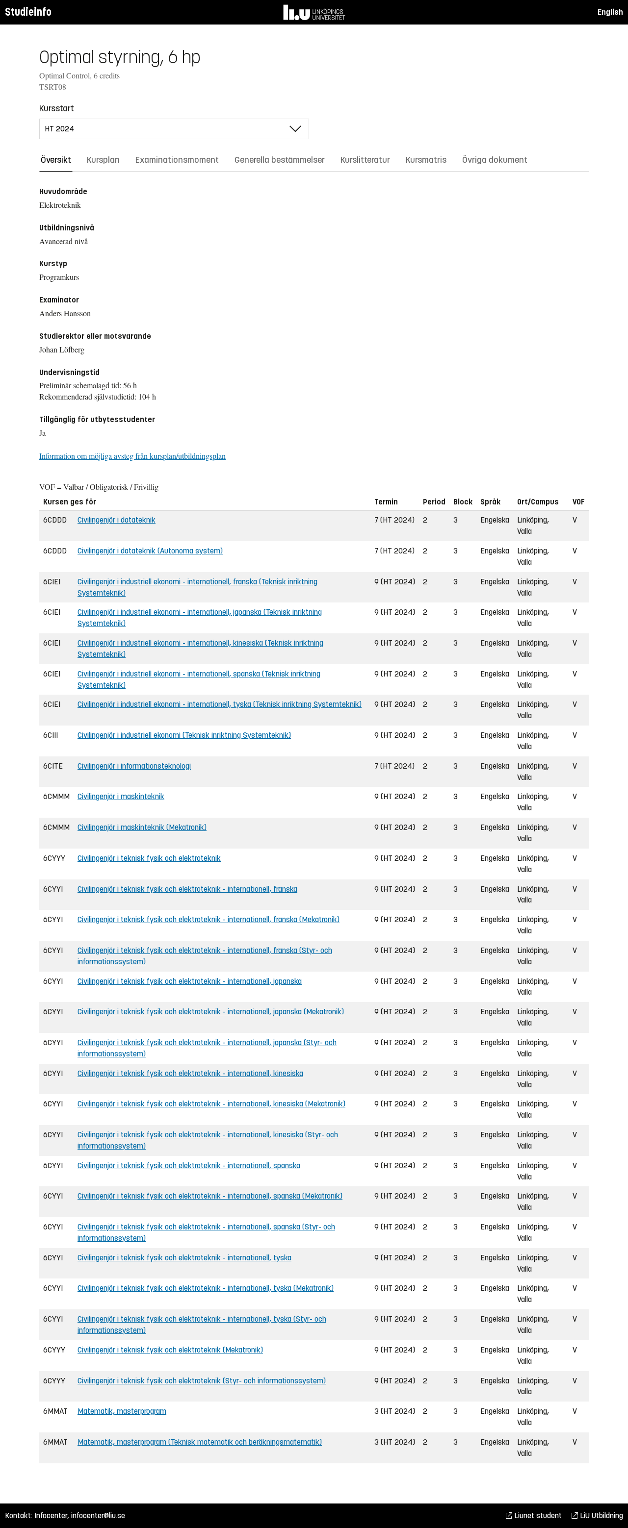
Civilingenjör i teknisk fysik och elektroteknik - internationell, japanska (190, 981)
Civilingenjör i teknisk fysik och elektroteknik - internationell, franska (187, 889)
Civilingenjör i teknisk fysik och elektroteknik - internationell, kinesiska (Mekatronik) (211, 1103)
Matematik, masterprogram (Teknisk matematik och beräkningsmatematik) (200, 1442)
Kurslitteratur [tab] (365, 159)
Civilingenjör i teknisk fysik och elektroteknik (149, 858)
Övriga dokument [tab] (494, 159)
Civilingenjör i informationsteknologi (134, 766)
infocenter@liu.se (98, 1515)
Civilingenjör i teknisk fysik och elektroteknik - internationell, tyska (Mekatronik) (206, 1288)
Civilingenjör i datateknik (117, 520)
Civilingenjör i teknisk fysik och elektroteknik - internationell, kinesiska (190, 1073)
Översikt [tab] (56, 159)
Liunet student (537, 1515)
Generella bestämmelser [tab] (280, 159)
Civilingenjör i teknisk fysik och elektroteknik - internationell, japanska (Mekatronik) (211, 1011)
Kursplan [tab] (103, 159)
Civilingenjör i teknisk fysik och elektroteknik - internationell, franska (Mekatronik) (209, 919)
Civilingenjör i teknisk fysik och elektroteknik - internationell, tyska (184, 1257)
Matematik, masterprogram (122, 1411)
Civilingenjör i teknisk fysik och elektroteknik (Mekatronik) (170, 1349)
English (610, 12)
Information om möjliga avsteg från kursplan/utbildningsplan (132, 456)
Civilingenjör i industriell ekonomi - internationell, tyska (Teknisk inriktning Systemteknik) (220, 704)
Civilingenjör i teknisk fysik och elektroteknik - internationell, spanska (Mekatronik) (210, 1196)
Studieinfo (28, 12)
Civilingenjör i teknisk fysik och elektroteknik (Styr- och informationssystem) (202, 1380)
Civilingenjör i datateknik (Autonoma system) (150, 550)
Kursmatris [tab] (426, 159)
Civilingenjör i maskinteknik (121, 796)
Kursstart (56, 108)
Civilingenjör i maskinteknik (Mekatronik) (142, 827)
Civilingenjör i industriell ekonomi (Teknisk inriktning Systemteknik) (184, 735)
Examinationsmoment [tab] (177, 159)
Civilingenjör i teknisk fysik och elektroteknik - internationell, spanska (189, 1165)
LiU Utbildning (600, 1515)
